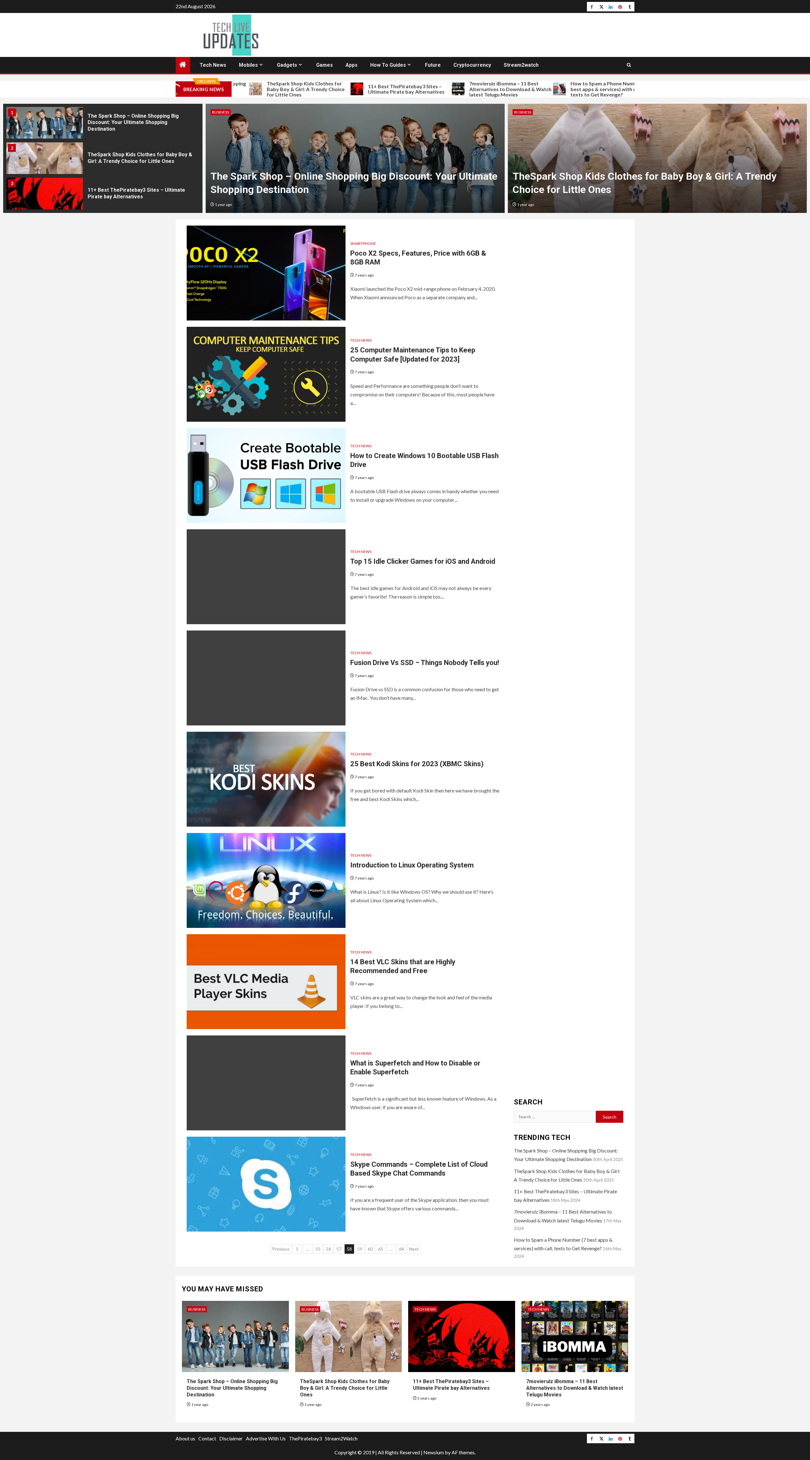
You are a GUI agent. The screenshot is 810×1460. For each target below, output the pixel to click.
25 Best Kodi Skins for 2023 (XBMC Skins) (416, 764)
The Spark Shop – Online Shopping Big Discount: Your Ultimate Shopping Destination (232, 1388)
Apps (352, 65)
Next (414, 1249)
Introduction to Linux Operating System (412, 865)
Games (324, 65)
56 (328, 1249)
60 (370, 1249)
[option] (102, 127)
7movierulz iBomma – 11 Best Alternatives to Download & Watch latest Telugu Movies (459, 89)
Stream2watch (521, 65)
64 (401, 1249)
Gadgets (287, 65)
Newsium (433, 1452)
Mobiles (248, 65)
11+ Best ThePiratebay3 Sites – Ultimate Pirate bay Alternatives (355, 89)
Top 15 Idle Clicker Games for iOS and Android (422, 561)
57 (338, 1249)
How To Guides (388, 65)
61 (380, 1249)
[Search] (629, 65)
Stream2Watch (341, 1438)
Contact (207, 1438)
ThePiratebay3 (305, 1438)
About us (185, 1438)
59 (359, 1249)
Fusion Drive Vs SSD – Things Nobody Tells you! (424, 663)
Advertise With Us (266, 1438)
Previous (281, 1249)
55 (318, 1249)
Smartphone (363, 243)
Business (196, 1309)
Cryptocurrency (472, 65)
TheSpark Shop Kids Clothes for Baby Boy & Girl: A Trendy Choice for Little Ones (254, 89)
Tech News (213, 65)
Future (433, 65)
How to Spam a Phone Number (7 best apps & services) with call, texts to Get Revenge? (557, 89)
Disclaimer (231, 1438)
